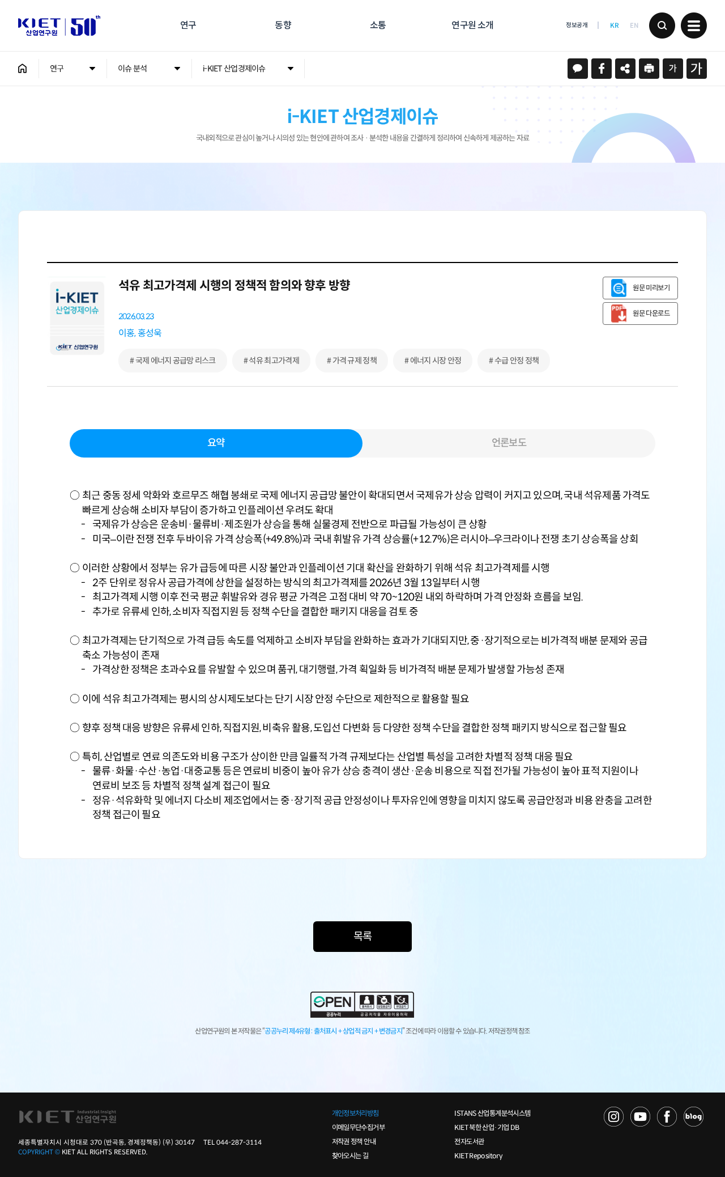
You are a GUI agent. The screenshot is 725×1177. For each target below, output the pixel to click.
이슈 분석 (132, 68)
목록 (362, 936)
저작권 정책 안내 (354, 1141)
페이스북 (601, 68)
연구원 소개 (472, 25)
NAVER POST (693, 1117)
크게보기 (696, 68)
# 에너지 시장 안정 (432, 360)
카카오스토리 (578, 68)
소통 (378, 25)
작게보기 (673, 68)
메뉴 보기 (694, 25)
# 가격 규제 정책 (352, 360)
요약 (215, 443)
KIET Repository (478, 1156)
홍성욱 (150, 333)
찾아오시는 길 (350, 1156)
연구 (188, 25)
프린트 (649, 68)
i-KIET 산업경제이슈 (234, 68)
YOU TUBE (640, 1117)
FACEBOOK (667, 1117)
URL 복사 (625, 68)
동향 (283, 25)
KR (614, 25)
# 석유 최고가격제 (271, 360)
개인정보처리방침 (355, 1113)
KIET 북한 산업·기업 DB (486, 1127)
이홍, (127, 333)
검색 (662, 25)
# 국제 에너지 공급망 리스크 (173, 360)
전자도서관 (469, 1141)
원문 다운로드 (651, 313)
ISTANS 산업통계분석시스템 (492, 1113)
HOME (22, 69)
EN (634, 25)
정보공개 (576, 25)
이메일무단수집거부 (358, 1127)
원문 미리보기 (651, 288)
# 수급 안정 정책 (514, 360)
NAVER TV (614, 1117)
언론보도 (509, 443)
